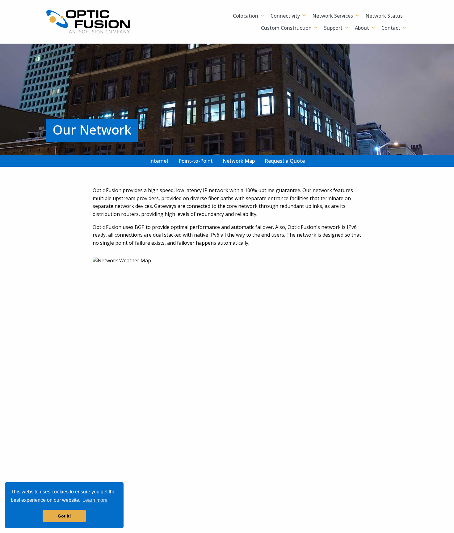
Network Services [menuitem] (332, 15)
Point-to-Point (196, 160)
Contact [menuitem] (390, 27)
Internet (159, 160)
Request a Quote (285, 160)
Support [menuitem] (333, 27)
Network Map (239, 160)
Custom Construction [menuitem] (286, 27)
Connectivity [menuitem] (285, 15)
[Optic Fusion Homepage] (88, 21)
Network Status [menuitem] (384, 15)
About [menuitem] (362, 27)
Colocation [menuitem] (245, 15)
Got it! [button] (64, 516)
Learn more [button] (94, 500)
